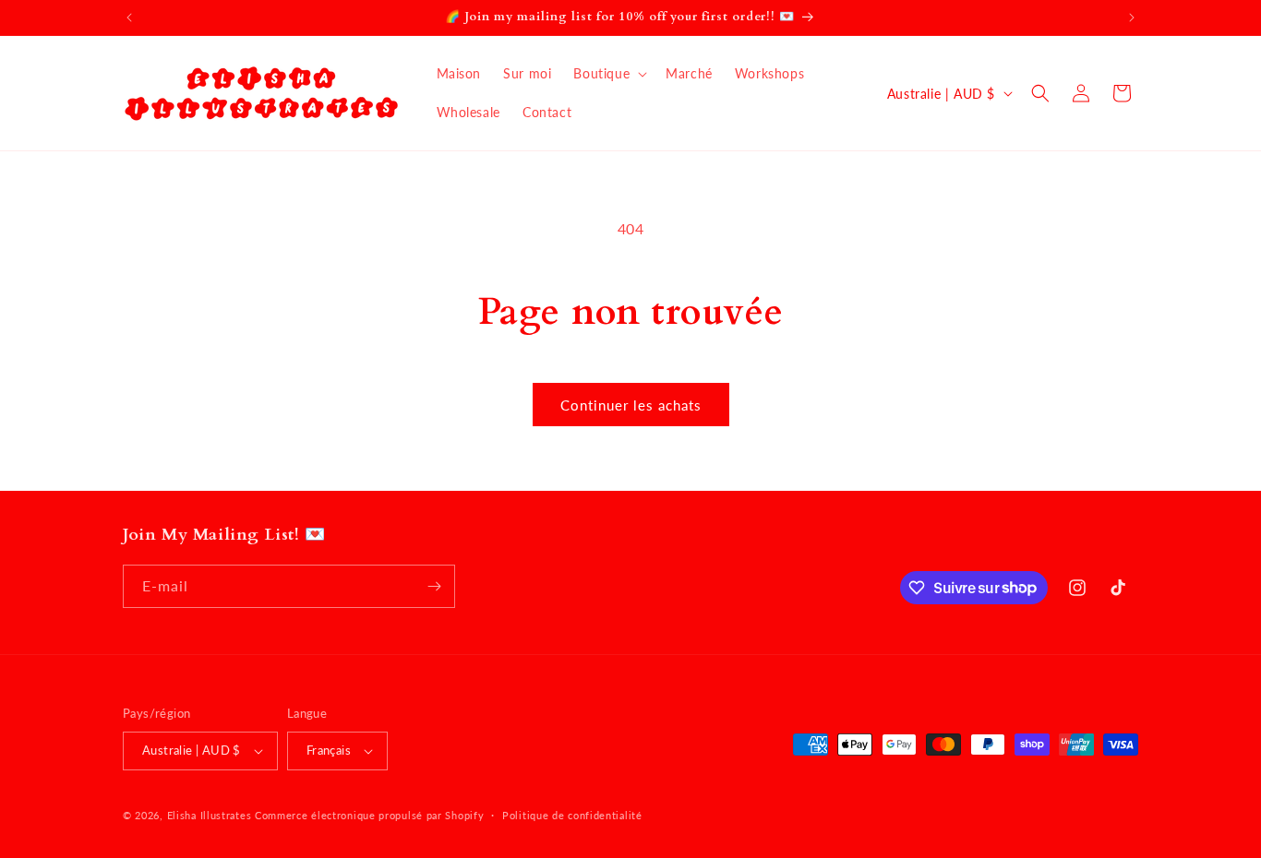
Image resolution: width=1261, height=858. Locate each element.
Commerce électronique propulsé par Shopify (369, 815)
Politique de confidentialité (572, 815)
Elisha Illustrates (209, 815)
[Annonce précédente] (129, 17)
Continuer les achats (631, 405)
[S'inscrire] (434, 586)
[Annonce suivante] (1131, 17)
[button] (608, 73)
